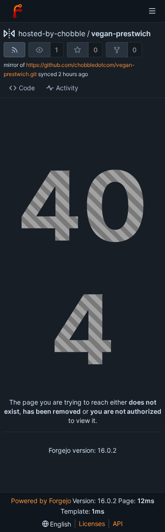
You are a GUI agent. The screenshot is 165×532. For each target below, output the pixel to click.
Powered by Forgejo (41, 501)
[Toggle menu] (152, 11)
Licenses (92, 523)
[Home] (17, 11)
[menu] (57, 524)
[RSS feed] (14, 49)
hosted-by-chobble (51, 33)
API (118, 523)
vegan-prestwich (121, 33)
